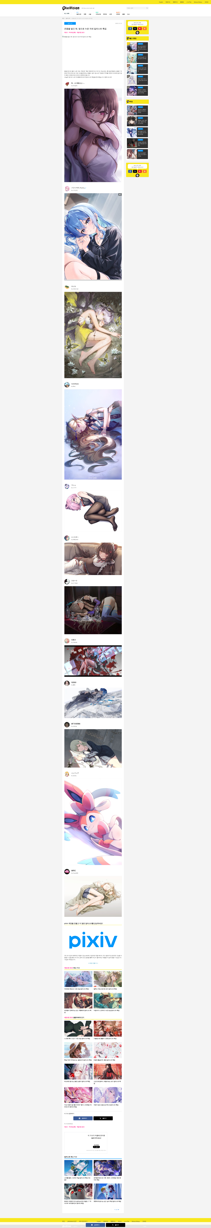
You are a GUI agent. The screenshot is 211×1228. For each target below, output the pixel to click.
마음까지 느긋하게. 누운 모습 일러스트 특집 (106, 1010)
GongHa (75, 85)
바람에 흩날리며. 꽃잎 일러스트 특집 (104, 1060)
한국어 (182, 2)
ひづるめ (75, 583)
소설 (90, 14)
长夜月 (73, 640)
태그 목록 (66, 13)
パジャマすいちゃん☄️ (79, 188)
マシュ (73, 485)
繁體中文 (175, 2)
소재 (110, 14)
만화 (85, 14)
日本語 (206, 2)
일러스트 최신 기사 (70, 1157)
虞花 (74, 685)
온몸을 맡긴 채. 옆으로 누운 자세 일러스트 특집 (82, 18)
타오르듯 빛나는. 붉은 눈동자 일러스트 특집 (77, 1081)
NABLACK (75, 539)
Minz (74, 386)
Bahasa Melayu (198, 2)
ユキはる (75, 190)
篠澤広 (73, 870)
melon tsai (75, 289)
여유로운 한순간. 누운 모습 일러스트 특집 (76, 989)
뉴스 (128, 14)
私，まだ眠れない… (78, 83)
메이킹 (105, 14)
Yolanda (75, 642)
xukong (75, 726)
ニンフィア (75, 773)
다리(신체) (73, 32)
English (161, 2)
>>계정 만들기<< (93, 963)
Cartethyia (75, 384)
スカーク (74, 580)
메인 (63, 18)
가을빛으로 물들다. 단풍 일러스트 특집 (105, 1038)
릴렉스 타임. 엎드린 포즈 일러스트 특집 (105, 989)
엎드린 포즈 (81, 32)
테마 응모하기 (83, 1221)
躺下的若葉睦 (75, 724)
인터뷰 (118, 14)
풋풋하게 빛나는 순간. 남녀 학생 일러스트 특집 (107, 1201)
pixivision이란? (72, 1221)
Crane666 (75, 873)
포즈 (66, 32)
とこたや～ (75, 537)
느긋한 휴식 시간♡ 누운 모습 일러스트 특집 (77, 1038)
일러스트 (79, 14)
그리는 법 (98, 14)
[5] (93, 280)
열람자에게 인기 (74, 1017)
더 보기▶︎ (116, 1209)
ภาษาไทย (189, 2)
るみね (74, 775)
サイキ (73, 286)
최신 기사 (72, 968)
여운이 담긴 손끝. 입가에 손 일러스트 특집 (106, 1105)
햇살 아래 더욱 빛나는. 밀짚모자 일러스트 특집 (78, 1060)
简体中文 (168, 2)
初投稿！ (74, 682)
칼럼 (123, 14)
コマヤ (74, 487)
